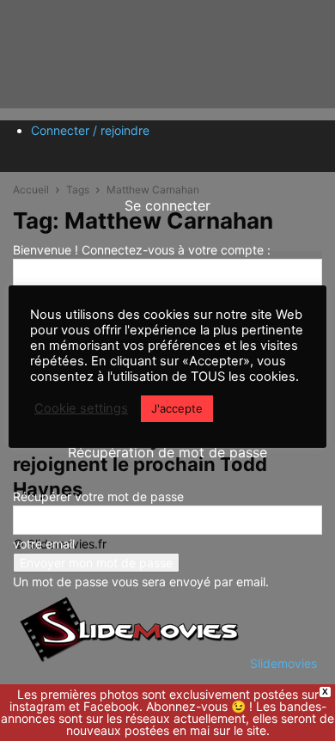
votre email (44, 543)
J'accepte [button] (177, 408)
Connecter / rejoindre (90, 130)
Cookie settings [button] (81, 408)
